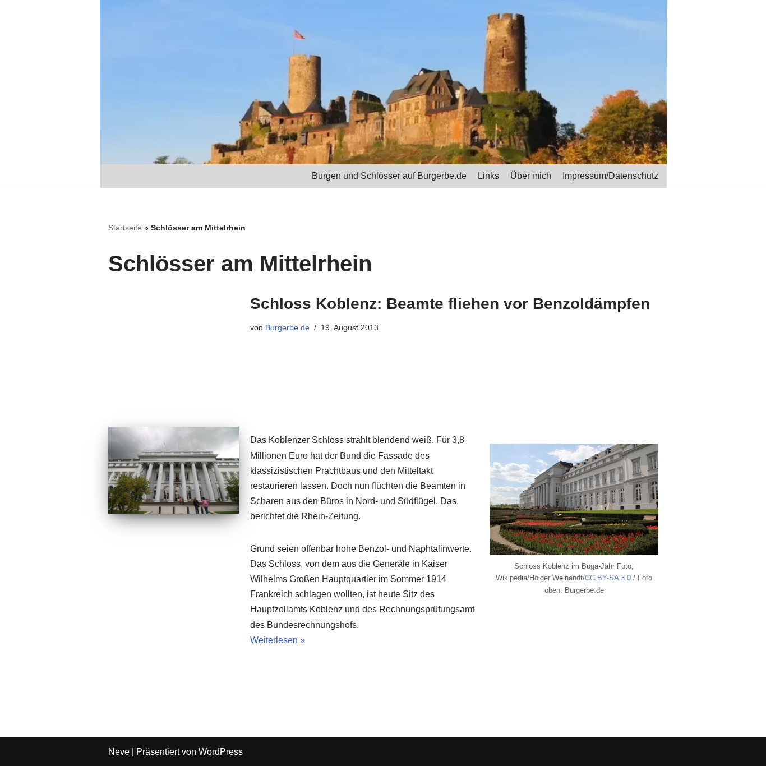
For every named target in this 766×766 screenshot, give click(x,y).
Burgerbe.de (287, 327)
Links (488, 176)
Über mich (530, 176)
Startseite (125, 227)
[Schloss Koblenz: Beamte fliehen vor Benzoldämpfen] (173, 470)
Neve (119, 751)
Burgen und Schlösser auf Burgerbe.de (389, 176)
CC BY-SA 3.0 (608, 578)
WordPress (221, 751)
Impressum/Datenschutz (610, 176)
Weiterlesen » (277, 640)
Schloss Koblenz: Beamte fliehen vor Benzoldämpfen (450, 303)
